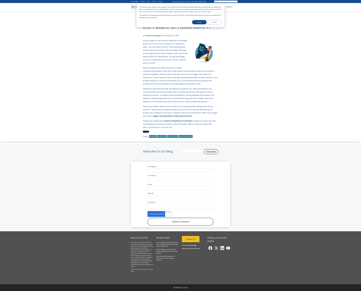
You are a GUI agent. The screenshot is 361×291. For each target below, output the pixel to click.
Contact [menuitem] (229, 7)
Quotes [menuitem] (143, 1)
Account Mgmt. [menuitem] (135, 1)
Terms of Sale (135, 269)
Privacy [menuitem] (161, 1)
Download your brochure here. (160, 127)
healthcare (161, 136)
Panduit (153, 136)
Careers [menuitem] (154, 1)
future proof (172, 136)
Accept (199, 22)
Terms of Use (143, 269)
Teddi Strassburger (153, 35)
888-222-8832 (202, 1)
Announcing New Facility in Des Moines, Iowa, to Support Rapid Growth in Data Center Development (167, 244)
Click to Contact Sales (178, 1)
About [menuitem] (148, 1)
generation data (185, 136)
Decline (214, 22)
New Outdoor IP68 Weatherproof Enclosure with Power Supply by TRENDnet (165, 258)
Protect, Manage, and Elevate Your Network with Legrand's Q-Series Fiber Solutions (167, 251)
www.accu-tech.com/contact (191, 248)
